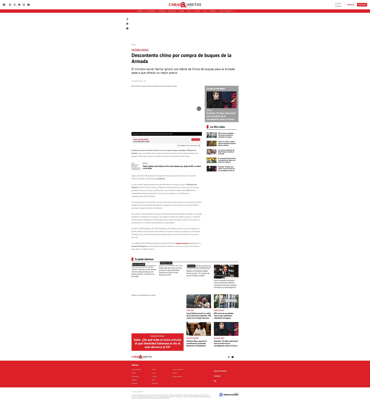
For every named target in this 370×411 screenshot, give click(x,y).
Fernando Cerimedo (220, 275)
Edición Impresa (177, 376)
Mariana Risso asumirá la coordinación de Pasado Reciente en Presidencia (196, 343)
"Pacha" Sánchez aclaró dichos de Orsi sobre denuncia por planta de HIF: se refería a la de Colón (172, 167)
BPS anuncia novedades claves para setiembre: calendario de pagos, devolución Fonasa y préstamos (226, 137)
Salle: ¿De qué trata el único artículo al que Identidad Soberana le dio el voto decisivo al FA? (170, 271)
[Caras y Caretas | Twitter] (19, 5)
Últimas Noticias (136, 369)
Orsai (189, 11)
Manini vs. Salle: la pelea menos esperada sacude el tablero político (227, 143)
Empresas (212, 11)
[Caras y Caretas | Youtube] (28, 5)
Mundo (181, 11)
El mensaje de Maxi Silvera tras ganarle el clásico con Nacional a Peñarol (227, 160)
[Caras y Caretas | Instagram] (24, 5)
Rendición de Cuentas (166, 263)
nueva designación (192, 338)
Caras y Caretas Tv (226, 11)
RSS (215, 381)
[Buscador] (10, 5)
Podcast (175, 373)
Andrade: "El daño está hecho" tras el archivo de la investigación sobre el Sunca (221, 116)
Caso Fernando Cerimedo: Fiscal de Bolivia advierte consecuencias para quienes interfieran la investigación (225, 284)
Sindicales (172, 11)
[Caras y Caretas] (142, 358)
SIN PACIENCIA (191, 266)
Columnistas (150, 11)
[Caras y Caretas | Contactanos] (236, 357)
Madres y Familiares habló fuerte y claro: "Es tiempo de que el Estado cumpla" (197, 273)
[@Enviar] (127, 28)
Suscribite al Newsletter (220, 371)
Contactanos (217, 376)
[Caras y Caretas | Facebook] (14, 5)
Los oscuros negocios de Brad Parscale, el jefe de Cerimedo (226, 152)
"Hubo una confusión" (139, 264)
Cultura (197, 11)
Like (204, 11)
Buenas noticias (219, 310)
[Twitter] (127, 24)
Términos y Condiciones (137, 391)
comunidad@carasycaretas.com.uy (145, 396)
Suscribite (195, 140)
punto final (190, 310)
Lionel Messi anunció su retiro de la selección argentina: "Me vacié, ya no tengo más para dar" (198, 317)
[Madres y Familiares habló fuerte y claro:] (198, 269)
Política (140, 11)
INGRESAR (350, 5)
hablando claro (219, 338)
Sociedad (162, 11)
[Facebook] (127, 19)
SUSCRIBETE (362, 5)
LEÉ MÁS (145, 163)
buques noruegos (182, 243)
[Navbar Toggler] (5, 5)
